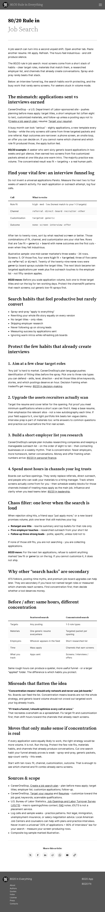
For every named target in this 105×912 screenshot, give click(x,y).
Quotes (13, 891)
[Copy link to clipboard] (75, 855)
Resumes (64, 793)
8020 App (87, 878)
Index (12, 894)
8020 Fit (86, 883)
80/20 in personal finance (41, 457)
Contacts (14, 903)
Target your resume (59, 121)
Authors (13, 888)
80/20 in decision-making (47, 386)
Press (12, 900)
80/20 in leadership (59, 491)
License (13, 897)
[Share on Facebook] (38, 855)
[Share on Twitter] (30, 855)
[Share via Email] (67, 855)
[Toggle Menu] (100, 5)
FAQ (61, 805)
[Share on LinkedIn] (45, 855)
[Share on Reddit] (52, 855)
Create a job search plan (23, 121)
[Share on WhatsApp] (60, 855)
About (12, 885)
